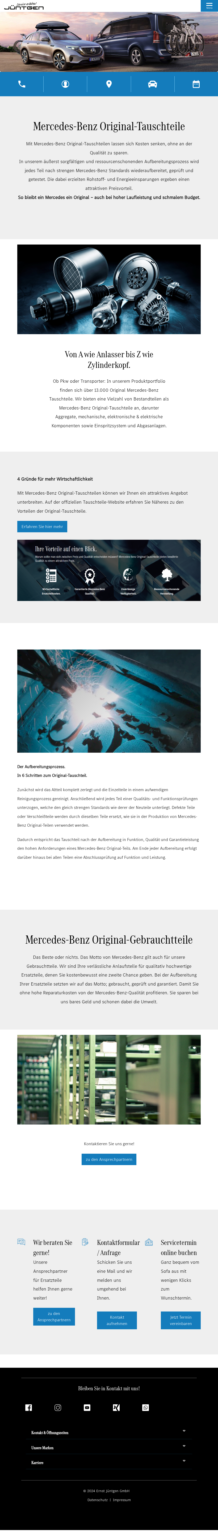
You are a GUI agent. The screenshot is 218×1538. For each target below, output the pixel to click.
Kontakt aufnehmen (117, 1320)
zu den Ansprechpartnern (109, 1159)
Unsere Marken (42, 1447)
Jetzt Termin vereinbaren (181, 1320)
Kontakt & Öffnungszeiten (49, 1432)
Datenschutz (98, 1499)
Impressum (121, 1499)
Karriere (37, 1462)
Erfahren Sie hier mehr (42, 526)
